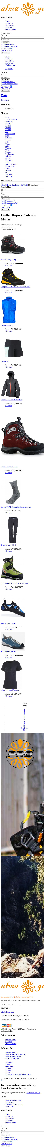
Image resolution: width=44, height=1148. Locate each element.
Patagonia (8, 174)
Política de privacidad (13, 1100)
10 (24, 726)
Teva (7, 150)
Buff (7, 117)
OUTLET (24, 185)
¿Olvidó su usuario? (8, 44)
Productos (9, 23)
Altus (7, 146)
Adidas (7, 156)
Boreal (7, 124)
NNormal (8, 176)
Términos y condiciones (13, 1104)
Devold (8, 170)
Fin (24, 730)
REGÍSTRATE (6, 51)
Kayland (8, 160)
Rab (6, 132)
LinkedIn (8, 1072)
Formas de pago (11, 1052)
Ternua (7, 144)
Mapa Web (9, 1106)
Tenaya (8, 148)
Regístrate (9, 69)
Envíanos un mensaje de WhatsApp (18, 1074)
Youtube (8, 1068)
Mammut (8, 122)
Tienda (8, 185)
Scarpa (7, 158)
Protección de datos (12, 1058)
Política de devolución (13, 1056)
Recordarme (5, 49)
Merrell (8, 128)
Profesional (9, 27)
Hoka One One (10, 164)
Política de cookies (33, 1093)
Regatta (8, 126)
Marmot (8, 152)
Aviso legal (9, 1102)
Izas (6, 162)
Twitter (7, 1064)
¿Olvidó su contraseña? (9, 46)
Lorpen (8, 140)
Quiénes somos (10, 29)
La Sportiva (9, 154)
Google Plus (9, 1066)
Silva (7, 136)
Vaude (7, 168)
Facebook (8, 1062)
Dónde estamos (10, 1044)
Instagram (8, 1070)
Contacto (8, 1042)
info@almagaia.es (7, 1012)
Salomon (8, 138)
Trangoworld (10, 134)
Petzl (7, 142)
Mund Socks (9, 166)
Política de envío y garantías (15, 1054)
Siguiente (24, 728)
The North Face (11, 119)
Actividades (9, 25)
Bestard (8, 130)
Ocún (7, 172)
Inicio (7, 21)
